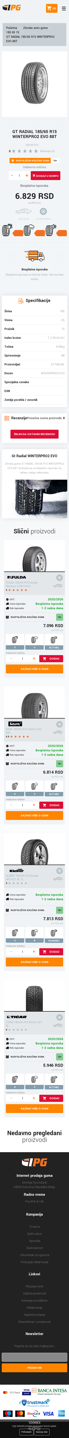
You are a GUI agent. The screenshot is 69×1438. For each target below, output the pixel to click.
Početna (11, 28)
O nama (35, 1227)
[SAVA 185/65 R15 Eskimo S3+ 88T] (34, 703)
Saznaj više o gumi (34, 669)
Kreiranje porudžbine (34, 1301)
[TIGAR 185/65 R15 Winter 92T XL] (34, 996)
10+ (60, 617)
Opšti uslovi (34, 1234)
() (53, 8)
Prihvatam (26, 1432)
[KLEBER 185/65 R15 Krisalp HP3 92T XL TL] (34, 849)
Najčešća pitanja (34, 1315)
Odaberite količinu (34, 167)
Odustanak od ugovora (34, 1255)
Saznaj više (42, 1432)
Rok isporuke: (17, 608)
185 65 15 (12, 32)
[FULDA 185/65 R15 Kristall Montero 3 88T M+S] (34, 556)
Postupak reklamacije (34, 1262)
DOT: (12, 599)
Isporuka (34, 1241)
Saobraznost (34, 1248)
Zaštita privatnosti (34, 1293)
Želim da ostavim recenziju (34, 434)
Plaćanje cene (34, 1286)
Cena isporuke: (18, 604)
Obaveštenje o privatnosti (34, 1322)
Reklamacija (34, 1308)
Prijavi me (34, 1367)
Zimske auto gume (35, 28)
